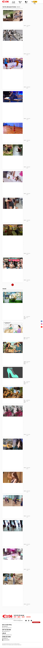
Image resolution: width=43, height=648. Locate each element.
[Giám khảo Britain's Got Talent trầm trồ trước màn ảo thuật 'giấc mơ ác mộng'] (13, 96)
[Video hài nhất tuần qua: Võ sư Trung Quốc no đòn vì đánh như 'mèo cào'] (13, 63)
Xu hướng (13, 2)
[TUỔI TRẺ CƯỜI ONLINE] (7, 616)
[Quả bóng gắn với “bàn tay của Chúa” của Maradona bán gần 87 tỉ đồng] (13, 297)
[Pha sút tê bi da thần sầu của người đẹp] (13, 477)
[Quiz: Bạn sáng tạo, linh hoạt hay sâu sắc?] (13, 372)
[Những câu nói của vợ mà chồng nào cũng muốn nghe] (13, 347)
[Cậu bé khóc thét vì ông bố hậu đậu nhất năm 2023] (13, 263)
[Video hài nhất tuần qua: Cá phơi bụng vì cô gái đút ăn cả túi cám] (13, 444)
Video (25, 25)
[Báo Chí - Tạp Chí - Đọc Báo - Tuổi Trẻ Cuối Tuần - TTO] (19, 616)
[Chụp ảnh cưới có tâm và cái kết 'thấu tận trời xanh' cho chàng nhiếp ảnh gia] (13, 579)
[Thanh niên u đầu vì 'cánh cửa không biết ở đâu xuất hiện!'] (13, 525)
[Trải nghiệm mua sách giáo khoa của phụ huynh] (13, 327)
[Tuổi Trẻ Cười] (31, 620)
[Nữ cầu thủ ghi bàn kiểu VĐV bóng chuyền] (13, 128)
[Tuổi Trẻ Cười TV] (28, 620)
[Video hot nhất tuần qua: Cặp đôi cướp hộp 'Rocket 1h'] (13, 554)
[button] (32, 2)
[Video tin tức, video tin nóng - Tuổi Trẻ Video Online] (24, 616)
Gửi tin (36, 1)
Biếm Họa (24, 338)
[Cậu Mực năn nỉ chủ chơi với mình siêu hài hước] (13, 500)
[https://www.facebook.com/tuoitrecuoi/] (26, 620)
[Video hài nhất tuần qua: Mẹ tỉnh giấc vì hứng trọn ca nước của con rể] (13, 411)
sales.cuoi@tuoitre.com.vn (7, 627)
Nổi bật (20, 2)
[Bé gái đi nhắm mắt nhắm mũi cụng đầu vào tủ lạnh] (13, 176)
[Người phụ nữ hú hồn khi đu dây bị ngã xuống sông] (13, 150)
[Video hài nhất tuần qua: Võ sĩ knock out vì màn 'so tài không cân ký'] (13, 230)
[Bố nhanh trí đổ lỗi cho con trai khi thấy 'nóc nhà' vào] (13, 35)
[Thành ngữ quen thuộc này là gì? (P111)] (13, 392)
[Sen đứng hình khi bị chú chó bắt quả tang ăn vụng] (13, 203)
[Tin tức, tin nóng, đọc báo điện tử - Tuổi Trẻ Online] (15, 616)
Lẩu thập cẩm (25, 382)
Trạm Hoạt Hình (25, 362)
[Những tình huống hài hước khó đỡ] (13, 15)
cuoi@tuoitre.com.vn (6, 631)
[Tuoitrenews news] (28, 616)
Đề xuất (26, 2)
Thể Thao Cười (25, 317)
